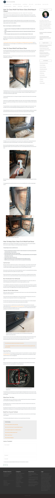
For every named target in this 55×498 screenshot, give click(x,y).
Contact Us (5, 482)
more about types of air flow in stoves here (17, 306)
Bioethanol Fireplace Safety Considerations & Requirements (45, 53)
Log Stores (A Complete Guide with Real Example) (45, 50)
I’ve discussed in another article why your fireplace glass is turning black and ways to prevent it (18, 42)
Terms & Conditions (7, 483)
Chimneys (18, 483)
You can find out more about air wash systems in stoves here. (14, 343)
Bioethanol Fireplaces (43, 77)
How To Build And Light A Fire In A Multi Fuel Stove (13, 429)
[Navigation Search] (30, 6)
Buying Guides (18, 486)
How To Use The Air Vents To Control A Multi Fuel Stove (14, 427)
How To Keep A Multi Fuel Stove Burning (11, 424)
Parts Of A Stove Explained (9, 437)
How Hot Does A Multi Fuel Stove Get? (11, 432)
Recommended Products (8, 473)
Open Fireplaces (42, 65)
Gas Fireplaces (42, 75)
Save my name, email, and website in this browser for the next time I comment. (16, 461)
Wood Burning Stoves (19, 477)
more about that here (6, 354)
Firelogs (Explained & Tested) (33, 477)
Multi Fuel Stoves (43, 71)
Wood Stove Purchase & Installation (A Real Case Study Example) (46, 46)
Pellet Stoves (18, 479)
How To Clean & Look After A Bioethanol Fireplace (44, 56)
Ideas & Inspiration (7, 474)
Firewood (41, 81)
